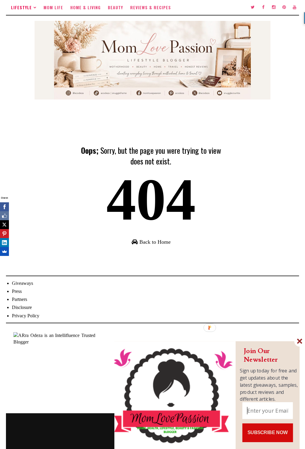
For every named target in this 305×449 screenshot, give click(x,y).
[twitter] (252, 7)
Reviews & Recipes (150, 7)
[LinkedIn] (4, 242)
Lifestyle (21, 7)
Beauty (115, 7)
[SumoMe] (4, 251)
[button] (269, 355)
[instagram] (273, 7)
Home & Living (85, 7)
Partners (19, 299)
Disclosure (22, 307)
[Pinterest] (4, 233)
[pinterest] (284, 7)
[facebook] (263, 7)
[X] (4, 224)
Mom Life (53, 7)
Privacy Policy (25, 315)
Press (17, 291)
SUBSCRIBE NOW (268, 432)
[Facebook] (4, 206)
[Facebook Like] (4, 215)
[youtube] (294, 7)
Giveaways (22, 283)
